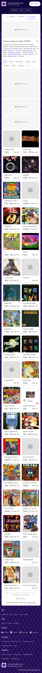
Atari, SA (33, 48)
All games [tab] (11, 17)
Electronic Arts (12, 56)
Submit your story (28, 641)
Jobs (22, 10)
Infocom (31, 52)
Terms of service (6, 654)
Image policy (5, 659)
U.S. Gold (6, 48)
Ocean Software (27, 50)
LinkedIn (15, 632)
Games (28, 10)
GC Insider (34, 4)
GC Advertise (6, 641)
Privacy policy (17, 654)
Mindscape (11, 50)
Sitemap (16, 623)
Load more (22, 598)
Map (21, 614)
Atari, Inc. (31, 54)
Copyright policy (28, 654)
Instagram (25, 632)
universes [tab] (21, 17)
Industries (15, 10)
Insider (26, 614)
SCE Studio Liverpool (14, 54)
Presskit (9, 623)
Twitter (6, 632)
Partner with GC (16, 641)
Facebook (35, 632)
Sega (20, 48)
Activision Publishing (14, 52)
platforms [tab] (32, 17)
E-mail (15, 646)
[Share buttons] (37, 41)
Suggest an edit (31, 602)
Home (3, 623)
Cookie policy (15, 659)
